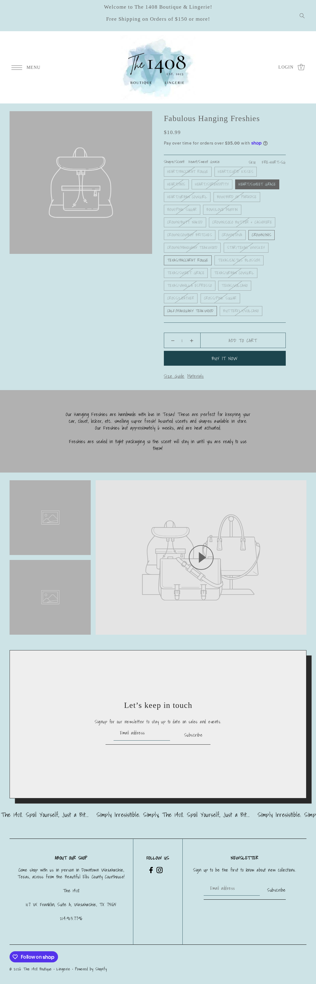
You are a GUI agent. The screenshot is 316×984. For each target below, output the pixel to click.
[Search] (302, 16)
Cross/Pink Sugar (220, 298)
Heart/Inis (176, 184)
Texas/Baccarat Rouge (187, 260)
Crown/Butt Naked (185, 222)
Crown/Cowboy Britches (189, 235)
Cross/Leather (180, 298)
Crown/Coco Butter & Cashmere (242, 222)
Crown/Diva (232, 235)
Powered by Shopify (91, 969)
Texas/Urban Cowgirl (234, 273)
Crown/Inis (261, 235)
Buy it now (225, 358)
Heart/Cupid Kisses (235, 171)
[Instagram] (159, 869)
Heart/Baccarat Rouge (187, 171)
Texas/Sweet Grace (186, 273)
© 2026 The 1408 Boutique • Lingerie (40, 969)
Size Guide (174, 376)
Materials (195, 376)
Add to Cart (243, 340)
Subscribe (193, 734)
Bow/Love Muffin (222, 209)
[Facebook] (151, 869)
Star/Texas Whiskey (246, 247)
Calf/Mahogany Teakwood (190, 311)
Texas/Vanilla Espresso (189, 285)
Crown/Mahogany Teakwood (192, 247)
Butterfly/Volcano (241, 311)
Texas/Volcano (235, 285)
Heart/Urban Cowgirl (187, 197)
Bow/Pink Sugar (182, 209)
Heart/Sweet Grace (257, 184)
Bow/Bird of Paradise (237, 197)
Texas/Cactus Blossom (239, 260)
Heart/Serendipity (212, 184)
